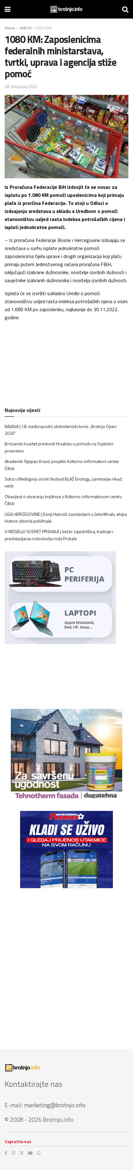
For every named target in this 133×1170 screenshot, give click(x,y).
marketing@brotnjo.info (54, 1104)
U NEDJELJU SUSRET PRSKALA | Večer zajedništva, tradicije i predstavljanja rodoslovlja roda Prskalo (59, 534)
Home (10, 28)
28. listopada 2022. (21, 86)
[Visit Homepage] (66, 9)
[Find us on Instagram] (13, 1153)
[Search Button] (125, 9)
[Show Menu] (8, 9)
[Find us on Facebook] (6, 1153)
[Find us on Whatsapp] (39, 1153)
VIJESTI (26, 28)
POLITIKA (44, 28)
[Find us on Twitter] (21, 1153)
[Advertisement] (66, 963)
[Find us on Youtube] (30, 1153)
